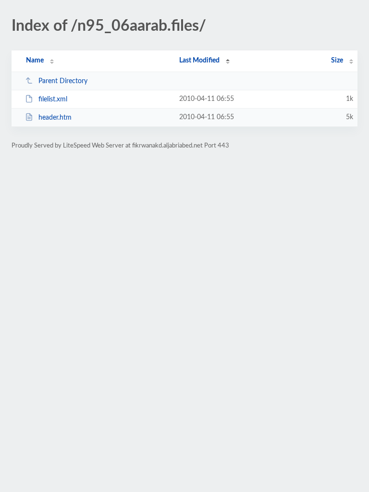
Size (337, 60)
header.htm (55, 117)
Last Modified (199, 60)
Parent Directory (62, 81)
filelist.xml (52, 99)
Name (35, 60)
